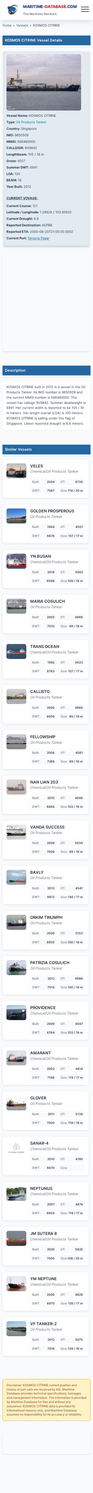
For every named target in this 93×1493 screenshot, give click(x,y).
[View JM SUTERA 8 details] (16, 1238)
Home (7, 25)
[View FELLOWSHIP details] (16, 741)
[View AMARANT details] (16, 1057)
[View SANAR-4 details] (16, 1148)
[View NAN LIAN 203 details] (16, 787)
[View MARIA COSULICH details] (16, 606)
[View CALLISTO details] (16, 696)
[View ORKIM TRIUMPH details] (16, 922)
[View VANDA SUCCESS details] (16, 832)
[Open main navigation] (85, 10)
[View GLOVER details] (16, 1102)
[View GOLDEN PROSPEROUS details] (16, 515)
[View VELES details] (16, 470)
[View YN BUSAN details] (16, 561)
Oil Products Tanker (31, 122)
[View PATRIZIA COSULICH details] (16, 967)
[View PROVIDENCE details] (16, 1012)
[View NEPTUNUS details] (16, 1193)
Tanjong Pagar (38, 238)
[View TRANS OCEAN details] (16, 651)
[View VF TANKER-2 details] (16, 1328)
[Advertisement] (46, 1443)
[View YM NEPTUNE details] (16, 1283)
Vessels (22, 25)
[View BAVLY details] (16, 877)
